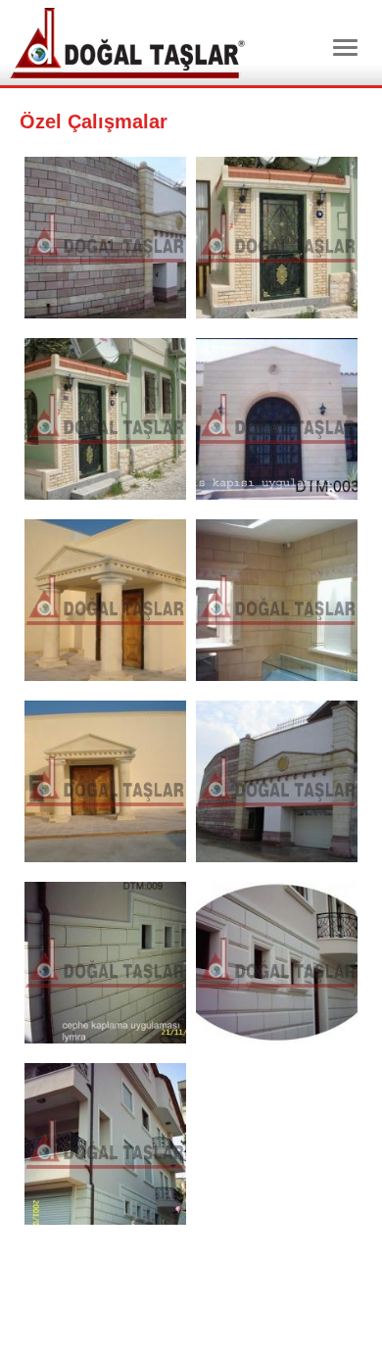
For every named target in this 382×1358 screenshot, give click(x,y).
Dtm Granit (127, 43)
